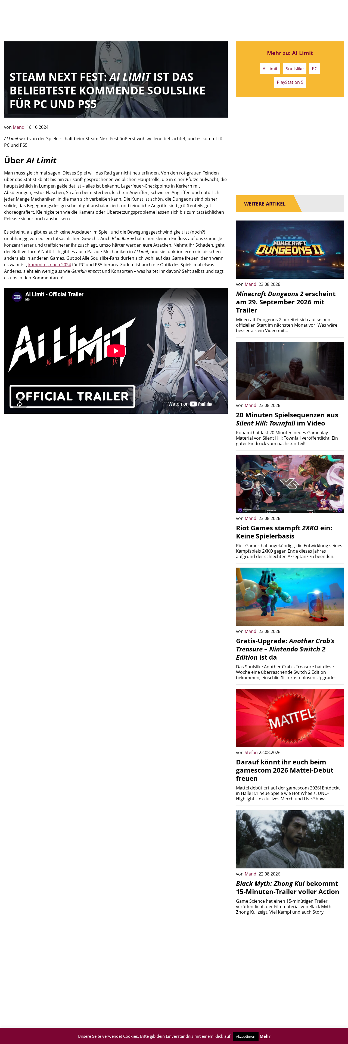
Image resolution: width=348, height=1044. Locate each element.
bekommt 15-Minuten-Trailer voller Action (287, 887)
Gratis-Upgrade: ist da (285, 649)
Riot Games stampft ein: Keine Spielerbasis (284, 531)
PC (314, 69)
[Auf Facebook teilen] (335, 270)
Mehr (265, 1036)
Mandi (20, 127)
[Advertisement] (116, 460)
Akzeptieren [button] (245, 1036)
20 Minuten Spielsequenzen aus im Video (287, 418)
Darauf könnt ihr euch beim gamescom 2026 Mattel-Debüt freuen (284, 770)
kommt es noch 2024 (49, 265)
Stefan (252, 752)
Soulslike (295, 69)
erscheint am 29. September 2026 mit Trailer (285, 301)
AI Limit (270, 69)
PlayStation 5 (290, 82)
